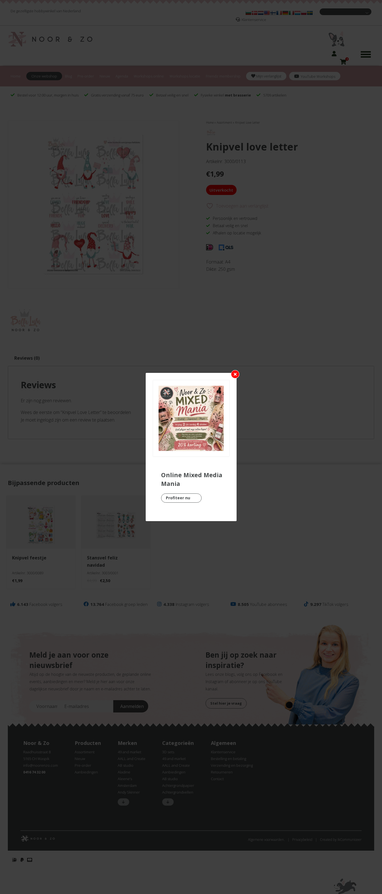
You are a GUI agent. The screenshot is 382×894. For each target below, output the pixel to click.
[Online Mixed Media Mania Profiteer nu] (191, 418)
